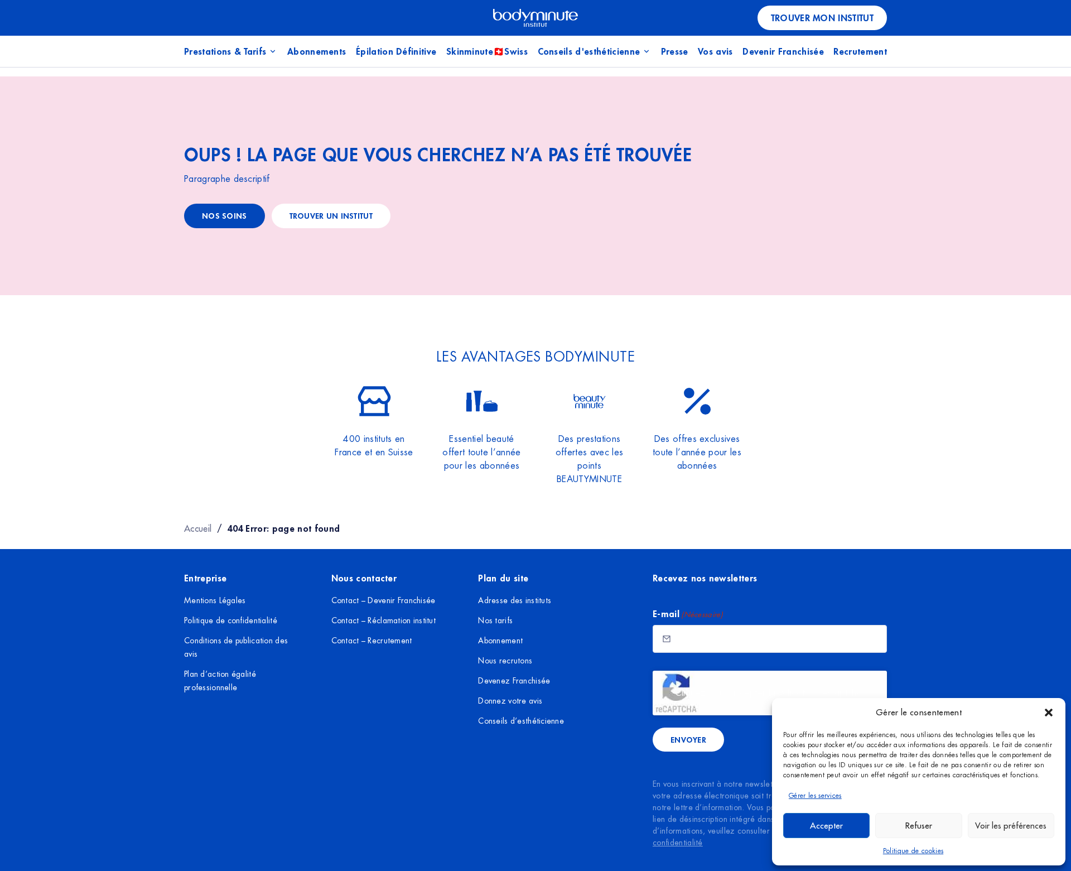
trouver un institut (331, 215)
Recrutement (860, 51)
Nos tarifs (495, 620)
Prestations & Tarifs (225, 51)
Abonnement (500, 641)
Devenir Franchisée (783, 51)
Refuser (918, 825)
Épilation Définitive (396, 51)
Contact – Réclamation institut (383, 620)
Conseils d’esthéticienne (521, 721)
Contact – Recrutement (371, 641)
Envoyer (688, 739)
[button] (1048, 712)
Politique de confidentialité (230, 620)
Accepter (826, 825)
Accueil (197, 528)
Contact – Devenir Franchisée (383, 600)
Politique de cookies (913, 850)
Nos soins (224, 215)
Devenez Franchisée (514, 681)
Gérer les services (815, 795)
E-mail (688, 613)
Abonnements (316, 51)
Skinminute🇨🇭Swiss (487, 51)
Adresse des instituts (514, 600)
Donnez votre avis (510, 701)
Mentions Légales (214, 600)
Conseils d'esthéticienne (589, 51)
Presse (674, 51)
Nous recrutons (505, 661)
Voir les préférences (1010, 825)
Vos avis (715, 51)
